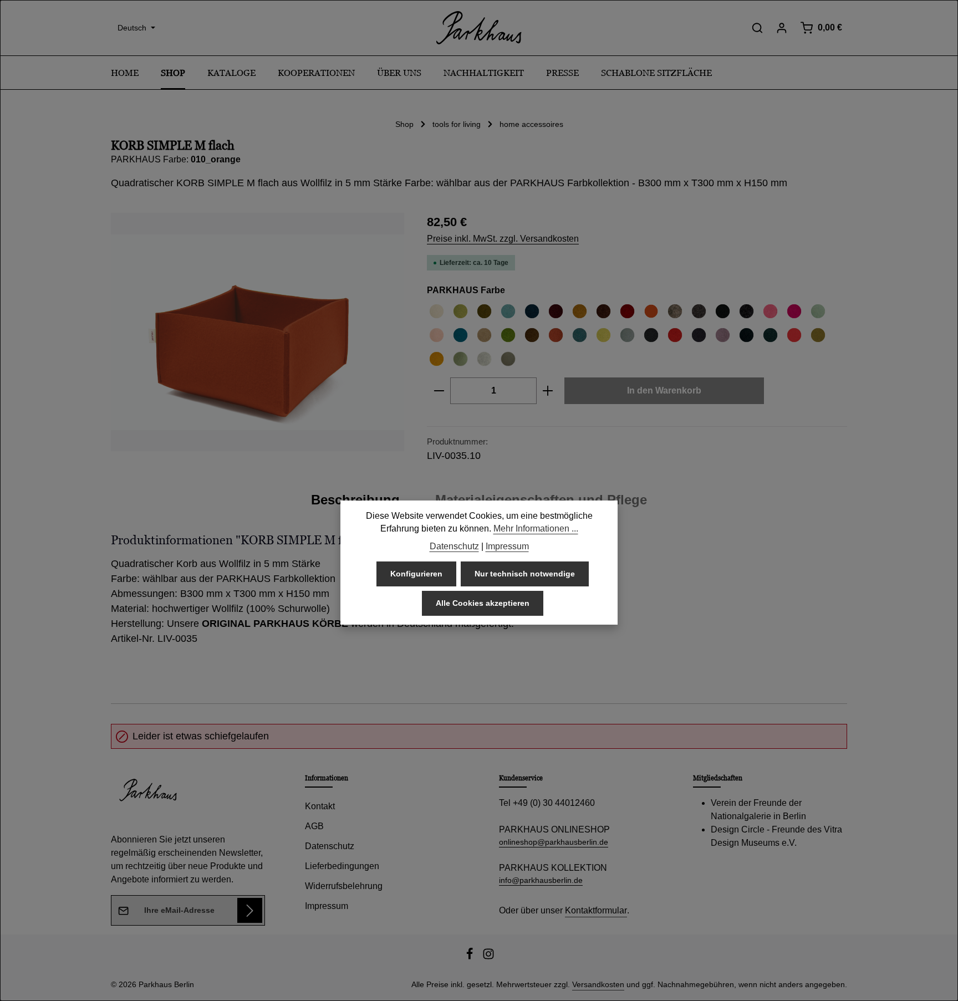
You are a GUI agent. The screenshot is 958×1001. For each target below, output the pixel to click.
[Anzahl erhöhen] (548, 390)
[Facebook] (470, 957)
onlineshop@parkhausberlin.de (553, 841)
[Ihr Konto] (782, 28)
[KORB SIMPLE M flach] (257, 332)
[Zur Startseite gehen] (479, 27)
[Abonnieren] (249, 910)
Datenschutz (329, 846)
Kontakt (320, 806)
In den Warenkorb (664, 390)
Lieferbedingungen (342, 866)
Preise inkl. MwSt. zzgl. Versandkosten (503, 238)
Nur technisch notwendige (525, 574)
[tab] (355, 500)
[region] (258, 332)
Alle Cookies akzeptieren (482, 603)
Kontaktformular (596, 910)
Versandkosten (598, 984)
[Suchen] (757, 28)
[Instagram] (488, 957)
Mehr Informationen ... (535, 529)
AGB (314, 826)
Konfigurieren (416, 574)
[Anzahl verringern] (439, 390)
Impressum (326, 906)
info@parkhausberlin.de (541, 880)
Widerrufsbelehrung (344, 886)
